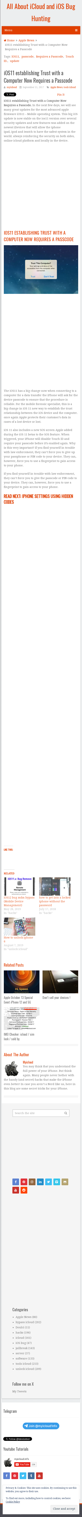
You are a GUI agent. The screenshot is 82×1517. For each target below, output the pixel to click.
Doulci (20, 1327)
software (21, 1358)
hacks (19, 1332)
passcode (28, 56)
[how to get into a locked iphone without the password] (55, 886)
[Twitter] (48, 1182)
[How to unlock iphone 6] (19, 927)
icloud (20, 1337)
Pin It (60, 94)
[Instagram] (32, 1182)
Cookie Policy (13, 1501)
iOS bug (21, 1342)
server (20, 1353)
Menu (8, 30)
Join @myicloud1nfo (43, 1426)
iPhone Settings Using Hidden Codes (38, 499)
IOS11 (15, 56)
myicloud (12, 87)
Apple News (56, 87)
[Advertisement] (41, 188)
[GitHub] (65, 1182)
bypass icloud (25, 1322)
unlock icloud (25, 1368)
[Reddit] (24, 1190)
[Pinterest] (24, 1182)
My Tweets (19, 1391)
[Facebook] (15, 1182)
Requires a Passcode (49, 56)
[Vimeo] (56, 1182)
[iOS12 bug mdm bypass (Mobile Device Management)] (19, 886)
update (14, 61)
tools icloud (70, 87)
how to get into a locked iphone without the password (55, 901)
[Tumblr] (31, 1475)
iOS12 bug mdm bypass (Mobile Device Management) (19, 901)
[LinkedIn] (40, 1182)
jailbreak (21, 1348)
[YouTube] (15, 1190)
